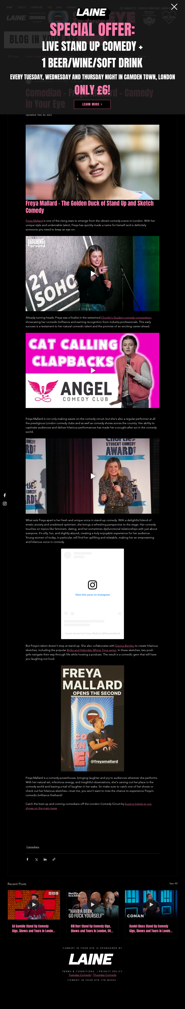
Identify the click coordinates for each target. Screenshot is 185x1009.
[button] (174, 7)
